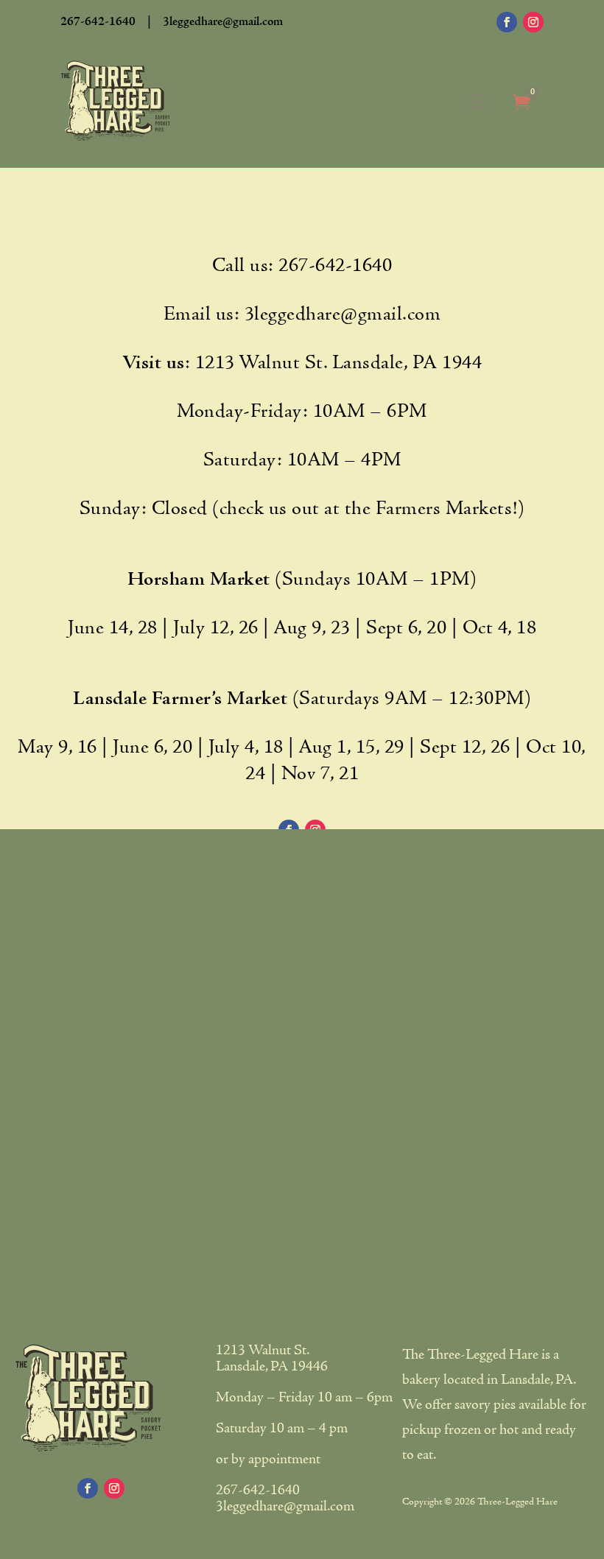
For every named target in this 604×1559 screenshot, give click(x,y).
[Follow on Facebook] (506, 22)
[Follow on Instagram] (533, 22)
